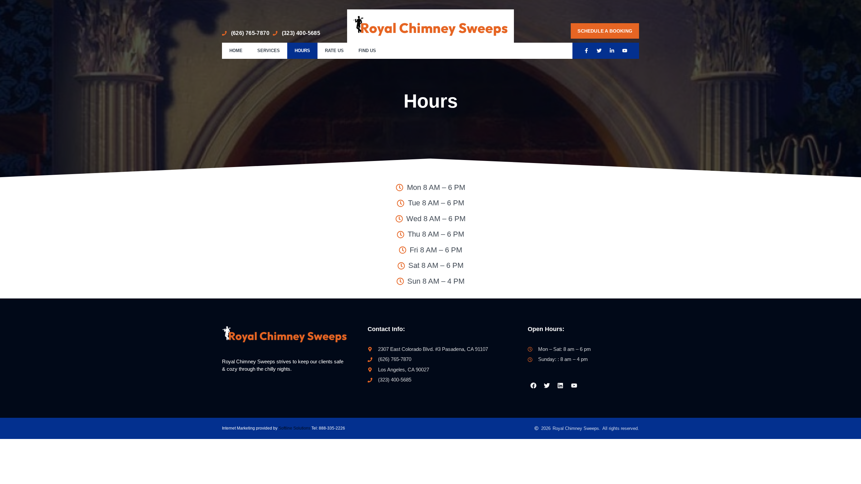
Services (268, 50)
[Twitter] (599, 51)
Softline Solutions (294, 428)
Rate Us (334, 50)
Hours (302, 50)
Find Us (367, 50)
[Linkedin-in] (612, 51)
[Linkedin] (560, 385)
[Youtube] (625, 51)
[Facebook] (533, 385)
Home (235, 50)
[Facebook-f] (587, 51)
